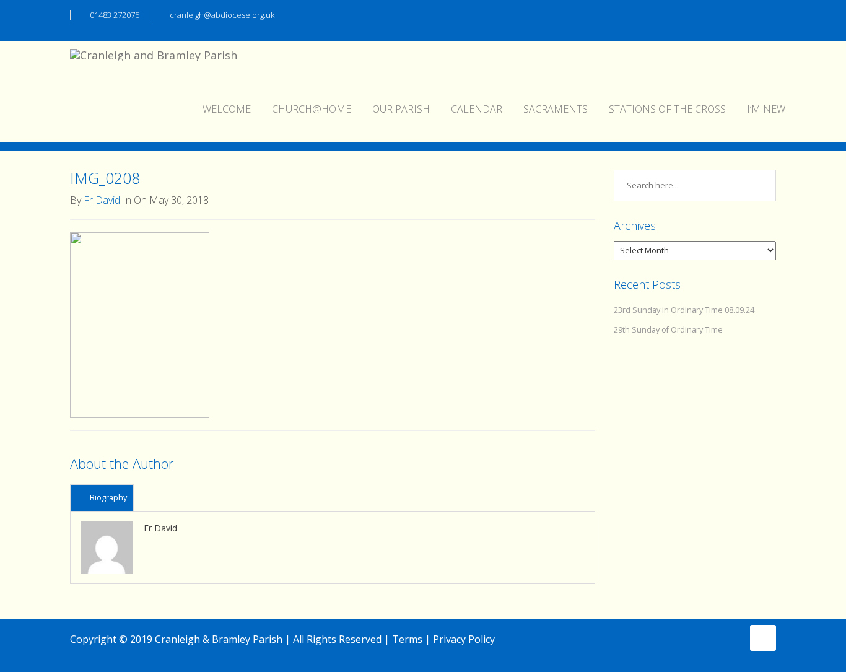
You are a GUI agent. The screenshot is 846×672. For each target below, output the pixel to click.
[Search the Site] (770, 13)
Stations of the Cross (667, 109)
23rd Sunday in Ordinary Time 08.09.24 (684, 310)
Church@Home (311, 109)
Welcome (227, 109)
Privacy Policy (464, 639)
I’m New (766, 109)
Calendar (476, 109)
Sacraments (555, 109)
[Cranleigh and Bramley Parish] (153, 56)
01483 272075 (114, 14)
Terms (407, 639)
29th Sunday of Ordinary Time (668, 330)
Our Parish (401, 109)
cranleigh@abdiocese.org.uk (222, 14)
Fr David (102, 200)
